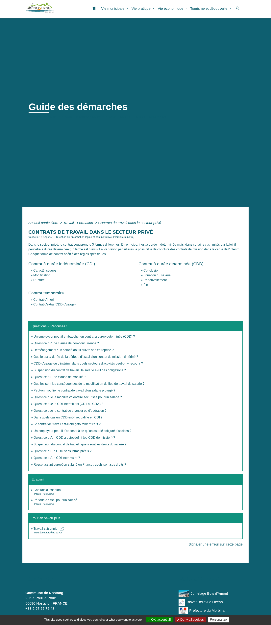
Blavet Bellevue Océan (205, 602)
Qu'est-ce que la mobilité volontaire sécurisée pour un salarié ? (78, 397)
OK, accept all (160, 619)
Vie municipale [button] (113, 8)
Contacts (39, 579)
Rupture (39, 280)
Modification (41, 275)
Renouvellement (155, 280)
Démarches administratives (100, 117)
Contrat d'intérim (44, 299)
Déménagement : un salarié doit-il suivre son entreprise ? (74, 350)
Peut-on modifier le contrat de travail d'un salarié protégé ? (74, 390)
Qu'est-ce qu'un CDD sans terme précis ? (62, 451)
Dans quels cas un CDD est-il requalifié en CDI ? (68, 417)
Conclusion (151, 270)
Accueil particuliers (43, 223)
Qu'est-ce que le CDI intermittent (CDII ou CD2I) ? (68, 404)
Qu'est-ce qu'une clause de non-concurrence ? (66, 343)
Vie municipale (59, 117)
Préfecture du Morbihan (208, 611)
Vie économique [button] (171, 8)
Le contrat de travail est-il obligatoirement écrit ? (67, 424)
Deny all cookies (192, 619)
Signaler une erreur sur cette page (215, 544)
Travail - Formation (78, 223)
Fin (145, 284)
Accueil (36, 117)
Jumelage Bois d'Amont (209, 593)
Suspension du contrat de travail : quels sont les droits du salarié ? (80, 444)
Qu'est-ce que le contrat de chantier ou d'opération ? (70, 410)
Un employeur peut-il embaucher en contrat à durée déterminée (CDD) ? (84, 336)
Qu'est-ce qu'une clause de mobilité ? (60, 377)
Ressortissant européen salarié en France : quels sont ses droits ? (80, 464)
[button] (94, 9)
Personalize (218, 619)
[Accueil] (50, 8)
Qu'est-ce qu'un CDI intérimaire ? (57, 457)
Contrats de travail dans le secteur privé (129, 223)
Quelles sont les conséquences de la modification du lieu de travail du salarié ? (89, 383)
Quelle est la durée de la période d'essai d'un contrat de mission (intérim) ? (86, 356)
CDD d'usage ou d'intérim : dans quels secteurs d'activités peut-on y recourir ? (88, 363)
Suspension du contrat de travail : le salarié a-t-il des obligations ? (80, 370)
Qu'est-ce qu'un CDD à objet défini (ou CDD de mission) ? (74, 437)
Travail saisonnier (49, 528)
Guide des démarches (146, 117)
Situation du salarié (157, 275)
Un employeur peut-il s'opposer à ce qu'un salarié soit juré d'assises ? (82, 431)
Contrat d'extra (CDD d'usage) (54, 304)
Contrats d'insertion (47, 490)
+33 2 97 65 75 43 (39, 609)
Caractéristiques (44, 270)
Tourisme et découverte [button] (209, 8)
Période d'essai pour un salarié (55, 500)
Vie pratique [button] (142, 8)
